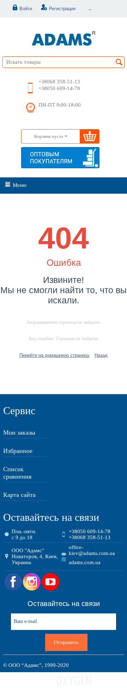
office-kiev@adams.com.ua (92, 550)
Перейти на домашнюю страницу (54, 355)
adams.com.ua (85, 562)
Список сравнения (17, 473)
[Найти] (119, 62)
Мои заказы (19, 432)
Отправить (66, 642)
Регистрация (62, 8)
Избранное (17, 450)
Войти (25, 8)
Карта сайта (19, 494)
